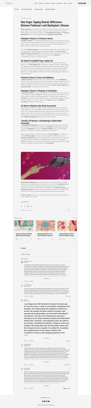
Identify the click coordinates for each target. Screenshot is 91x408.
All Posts (16, 9)
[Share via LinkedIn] (28, 206)
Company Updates (50, 9)
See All (75, 217)
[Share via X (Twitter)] (24, 206)
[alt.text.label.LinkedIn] (81, 3)
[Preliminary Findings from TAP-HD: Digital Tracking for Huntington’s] (24, 225)
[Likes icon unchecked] (25, 281)
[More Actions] (69, 262)
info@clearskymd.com (46, 397)
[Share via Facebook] (21, 206)
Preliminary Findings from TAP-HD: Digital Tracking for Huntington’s (24, 234)
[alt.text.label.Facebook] (79, 3)
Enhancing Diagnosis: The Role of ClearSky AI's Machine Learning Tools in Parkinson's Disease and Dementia (66, 234)
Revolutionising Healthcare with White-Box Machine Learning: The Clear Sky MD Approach (45, 234)
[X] (85, 3)
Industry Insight (39, 9)
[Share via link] (31, 206)
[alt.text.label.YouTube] (83, 3)
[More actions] (69, 18)
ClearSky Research (27, 9)
